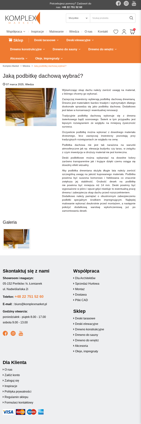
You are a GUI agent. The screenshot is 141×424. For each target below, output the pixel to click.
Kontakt (103, 31)
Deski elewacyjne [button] (78, 40)
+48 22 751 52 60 (72, 7)
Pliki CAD (81, 300)
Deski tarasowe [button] (45, 40)
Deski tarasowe (85, 318)
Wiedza (74, 31)
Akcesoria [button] (17, 58)
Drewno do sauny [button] (65, 49)
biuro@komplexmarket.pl (31, 304)
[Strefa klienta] (124, 32)
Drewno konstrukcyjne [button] (26, 49)
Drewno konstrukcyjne (89, 329)
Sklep (17, 40)
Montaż (80, 289)
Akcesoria (81, 345)
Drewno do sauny (86, 334)
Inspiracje (37, 31)
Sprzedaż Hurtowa (87, 283)
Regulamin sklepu (16, 397)
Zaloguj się (12, 380)
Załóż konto (12, 375)
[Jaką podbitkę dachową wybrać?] (16, 238)
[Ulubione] (116, 32)
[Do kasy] (132, 32)
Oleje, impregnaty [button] (47, 58)
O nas (88, 31)
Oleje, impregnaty (86, 351)
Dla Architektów (85, 278)
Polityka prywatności (18, 391)
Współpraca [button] (14, 31)
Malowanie (56, 31)
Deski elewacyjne (86, 323)
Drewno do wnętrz (87, 340)
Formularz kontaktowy (19, 402)
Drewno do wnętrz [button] (101, 49)
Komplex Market (11, 66)
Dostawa (81, 294)
